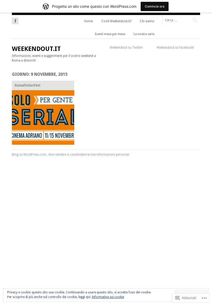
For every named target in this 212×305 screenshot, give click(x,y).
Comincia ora (154, 6)
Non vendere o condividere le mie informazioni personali (89, 154)
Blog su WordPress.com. (29, 154)
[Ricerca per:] (181, 20)
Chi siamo (147, 21)
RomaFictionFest (27, 85)
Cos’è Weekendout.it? (116, 21)
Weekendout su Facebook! (175, 47)
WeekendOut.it (36, 48)
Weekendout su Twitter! (126, 47)
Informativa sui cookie (108, 297)
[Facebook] (15, 20)
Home (88, 21)
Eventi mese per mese (110, 34)
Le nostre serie (144, 34)
